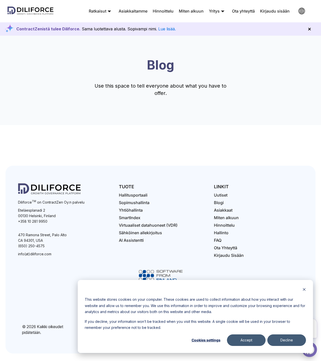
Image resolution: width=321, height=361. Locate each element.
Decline (286, 340)
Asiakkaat (223, 210)
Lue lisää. (167, 28)
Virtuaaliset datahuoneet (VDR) (148, 225)
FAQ (217, 240)
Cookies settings (206, 340)
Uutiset (220, 195)
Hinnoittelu (163, 11)
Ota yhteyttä (243, 11)
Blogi (219, 202)
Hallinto (221, 232)
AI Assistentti (131, 240)
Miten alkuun (191, 11)
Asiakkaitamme (133, 11)
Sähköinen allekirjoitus (140, 232)
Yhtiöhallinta (131, 210)
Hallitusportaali (133, 195)
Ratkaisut (97, 11)
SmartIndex (129, 217)
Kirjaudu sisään (275, 11)
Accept (246, 340)
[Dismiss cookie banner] (304, 290)
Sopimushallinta (134, 202)
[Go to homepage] (31, 14)
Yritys (214, 11)
